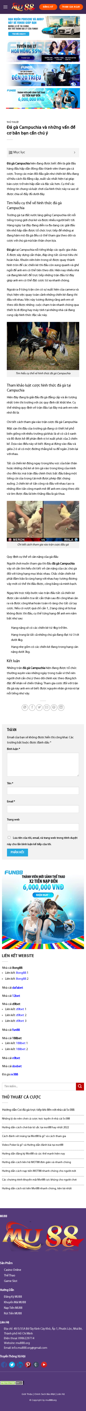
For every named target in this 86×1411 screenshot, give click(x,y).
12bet (16, 996)
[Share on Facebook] (32, 707)
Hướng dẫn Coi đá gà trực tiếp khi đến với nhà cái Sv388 (38, 1110)
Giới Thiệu (27, 1394)
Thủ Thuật (13, 122)
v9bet (16, 1058)
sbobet (17, 1066)
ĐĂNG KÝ (48, 7)
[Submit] (80, 1086)
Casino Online (12, 1270)
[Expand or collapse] (74, 152)
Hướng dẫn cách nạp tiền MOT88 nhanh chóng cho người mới (39, 1171)
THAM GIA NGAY (71, 7)
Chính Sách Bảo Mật (44, 1394)
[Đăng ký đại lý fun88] (43, 27)
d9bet (20, 1009)
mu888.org (51, 1400)
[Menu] (5, 7)
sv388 (14, 1074)
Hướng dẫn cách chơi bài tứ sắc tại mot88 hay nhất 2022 (35, 1127)
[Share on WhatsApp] (25, 707)
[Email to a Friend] (46, 707)
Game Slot (10, 1281)
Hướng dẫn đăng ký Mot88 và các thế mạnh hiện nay (33, 1153)
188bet (21, 1043)
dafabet (17, 987)
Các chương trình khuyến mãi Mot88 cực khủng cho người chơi (39, 1179)
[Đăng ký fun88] (43, 908)
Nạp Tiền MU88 (13, 1308)
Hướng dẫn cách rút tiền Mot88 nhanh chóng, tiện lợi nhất (37, 1188)
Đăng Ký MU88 (13, 1296)
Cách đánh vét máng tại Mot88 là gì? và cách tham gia (34, 1136)
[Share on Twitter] (39, 707)
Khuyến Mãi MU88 (15, 1302)
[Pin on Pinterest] (54, 707)
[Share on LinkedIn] (61, 707)
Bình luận (13, 749)
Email (11, 801)
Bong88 (21, 973)
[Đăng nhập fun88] (43, 98)
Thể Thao (9, 1275)
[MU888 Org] (23, 6)
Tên (10, 783)
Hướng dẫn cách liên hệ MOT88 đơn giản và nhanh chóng (36, 1162)
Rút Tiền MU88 (13, 1313)
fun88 (16, 1030)
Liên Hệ (61, 1394)
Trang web (13, 819)
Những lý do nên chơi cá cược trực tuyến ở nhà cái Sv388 (36, 1118)
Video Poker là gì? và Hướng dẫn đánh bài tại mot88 (32, 1145)
